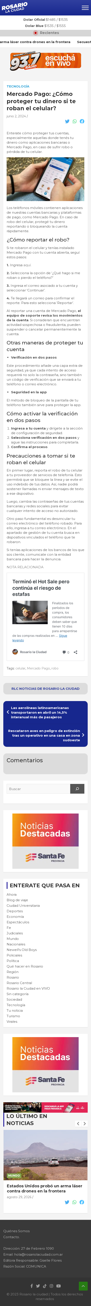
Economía (15, 916)
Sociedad (14, 999)
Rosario (13, 977)
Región (13, 972)
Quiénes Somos (16, 1231)
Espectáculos (18, 922)
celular (20, 668)
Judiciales (15, 933)
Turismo (13, 1016)
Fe (9, 928)
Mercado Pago (38, 668)
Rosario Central (19, 983)
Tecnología (18, 86)
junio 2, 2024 (16, 116)
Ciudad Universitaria (23, 905)
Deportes (15, 911)
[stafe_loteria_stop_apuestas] (45, 1105)
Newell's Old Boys (22, 950)
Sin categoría (17, 994)
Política (13, 961)
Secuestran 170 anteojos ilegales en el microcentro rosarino (44, 1189)
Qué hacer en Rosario (25, 966)
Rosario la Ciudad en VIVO (28, 988)
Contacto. (11, 1237)
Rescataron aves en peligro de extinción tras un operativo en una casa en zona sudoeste (44, 735)
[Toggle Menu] (85, 8)
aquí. (27, 265)
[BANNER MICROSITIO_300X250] (45, 816)
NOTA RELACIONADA (25, 567)
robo (55, 668)
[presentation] (78, 1124)
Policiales (14, 955)
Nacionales (16, 944)
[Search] (77, 789)
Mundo (13, 939)
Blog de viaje (17, 900)
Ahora (12, 894)
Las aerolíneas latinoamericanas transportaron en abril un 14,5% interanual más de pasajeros (40, 712)
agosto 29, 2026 (19, 1197)
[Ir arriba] (83, 1286)
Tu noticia (15, 1010)
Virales (12, 1021)
